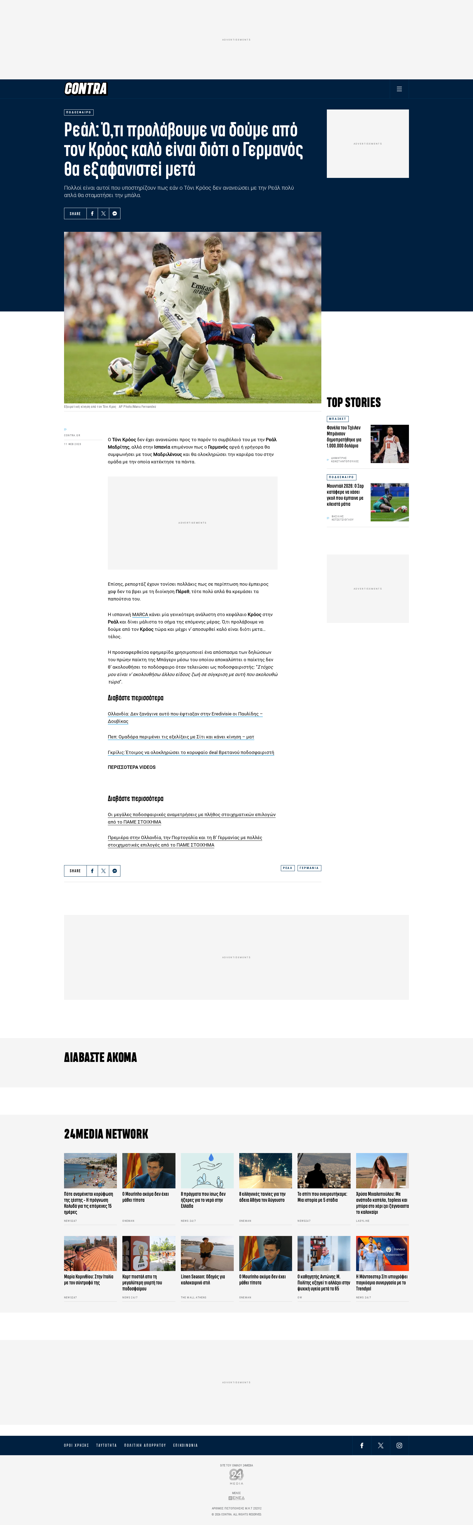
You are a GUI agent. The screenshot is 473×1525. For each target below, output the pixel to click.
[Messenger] (115, 213)
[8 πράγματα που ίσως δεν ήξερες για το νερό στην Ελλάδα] (207, 1170)
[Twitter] (103, 213)
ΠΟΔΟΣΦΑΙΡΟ (341, 477)
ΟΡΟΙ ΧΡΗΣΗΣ (76, 1445)
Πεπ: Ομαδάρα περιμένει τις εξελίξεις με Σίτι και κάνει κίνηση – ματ (181, 737)
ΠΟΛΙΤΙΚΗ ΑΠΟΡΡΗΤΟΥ (145, 1445)
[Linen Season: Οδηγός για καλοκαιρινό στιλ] (207, 1253)
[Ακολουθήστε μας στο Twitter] (380, 1445)
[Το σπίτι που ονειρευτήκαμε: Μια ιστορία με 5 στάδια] (324, 1170)
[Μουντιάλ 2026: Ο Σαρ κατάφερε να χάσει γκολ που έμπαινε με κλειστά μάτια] (390, 502)
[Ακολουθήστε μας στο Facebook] (362, 1445)
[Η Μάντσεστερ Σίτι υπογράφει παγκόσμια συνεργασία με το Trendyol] (382, 1253)
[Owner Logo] (236, 1476)
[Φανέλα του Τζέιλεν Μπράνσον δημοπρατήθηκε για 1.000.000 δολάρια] (390, 444)
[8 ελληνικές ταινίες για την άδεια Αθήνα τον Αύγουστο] (265, 1170)
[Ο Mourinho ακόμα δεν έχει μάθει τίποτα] (148, 1170)
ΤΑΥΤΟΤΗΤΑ (106, 1445)
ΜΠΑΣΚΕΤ (338, 419)
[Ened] (237, 1498)
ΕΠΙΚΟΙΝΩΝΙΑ (185, 1445)
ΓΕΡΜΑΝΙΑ (309, 868)
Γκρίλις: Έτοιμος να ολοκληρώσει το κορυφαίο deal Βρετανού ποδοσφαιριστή (191, 752)
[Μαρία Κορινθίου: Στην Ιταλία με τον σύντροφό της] (90, 1253)
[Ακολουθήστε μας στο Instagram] (399, 1445)
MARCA (140, 614)
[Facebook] (92, 213)
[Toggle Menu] (399, 88)
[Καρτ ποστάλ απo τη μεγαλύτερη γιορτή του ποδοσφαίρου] (148, 1253)
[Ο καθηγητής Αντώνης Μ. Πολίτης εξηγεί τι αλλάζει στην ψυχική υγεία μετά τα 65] (324, 1253)
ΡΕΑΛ (288, 868)
